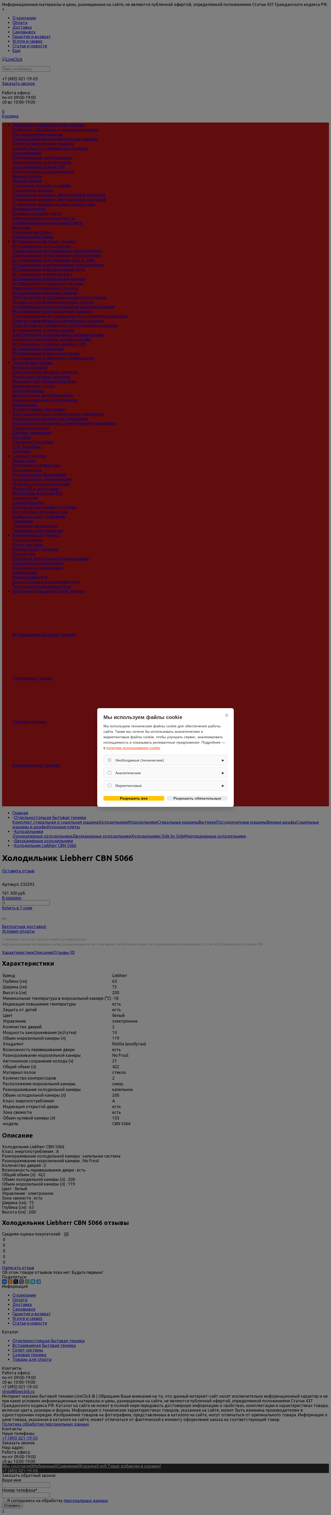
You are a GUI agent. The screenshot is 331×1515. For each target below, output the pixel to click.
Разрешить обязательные (197, 798)
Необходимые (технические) (139, 760)
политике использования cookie (133, 748)
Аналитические (128, 773)
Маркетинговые (128, 786)
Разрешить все (134, 798)
